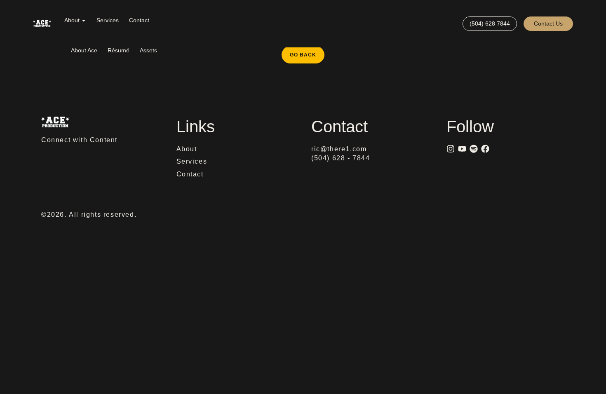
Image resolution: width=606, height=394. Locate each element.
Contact (139, 20)
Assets (148, 50)
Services (107, 20)
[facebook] (485, 149)
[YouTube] (462, 149)
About (72, 20)
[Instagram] (450, 149)
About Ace (84, 50)
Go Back (307, 52)
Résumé (118, 50)
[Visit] (452, 23)
